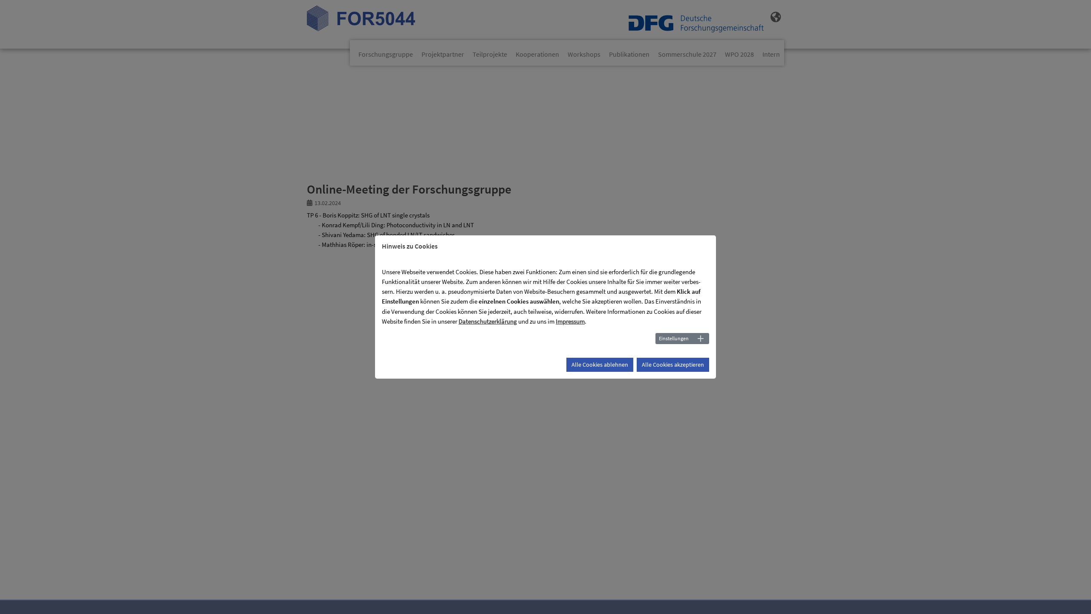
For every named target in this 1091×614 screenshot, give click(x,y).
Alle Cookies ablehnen (599, 364)
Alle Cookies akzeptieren (673, 364)
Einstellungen (674, 338)
